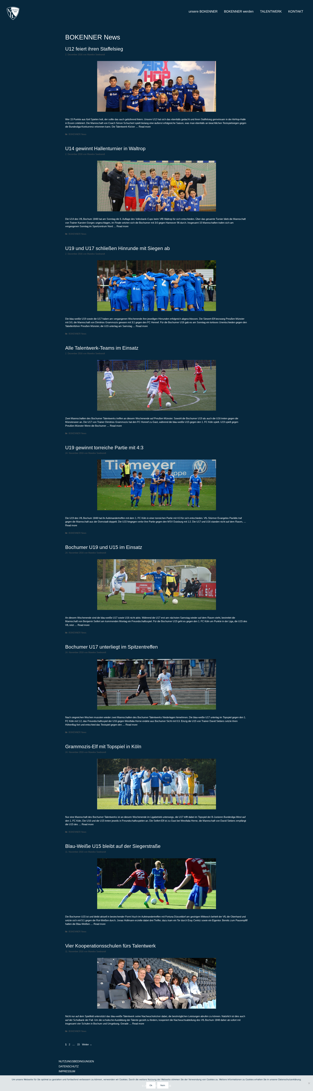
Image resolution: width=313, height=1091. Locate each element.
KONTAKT (295, 11)
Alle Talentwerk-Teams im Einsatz (101, 348)
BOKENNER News (77, 134)
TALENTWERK (271, 11)
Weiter (87, 1044)
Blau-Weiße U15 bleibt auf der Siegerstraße (113, 846)
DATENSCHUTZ (69, 1066)
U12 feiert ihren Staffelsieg (94, 49)
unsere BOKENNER (203, 11)
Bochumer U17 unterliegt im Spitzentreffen (111, 647)
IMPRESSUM (67, 1071)
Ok (150, 1085)
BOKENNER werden (238, 11)
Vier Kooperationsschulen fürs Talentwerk (110, 945)
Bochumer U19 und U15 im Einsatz (103, 547)
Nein (162, 1085)
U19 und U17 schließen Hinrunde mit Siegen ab (117, 248)
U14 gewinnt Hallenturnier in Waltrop (105, 148)
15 (79, 1044)
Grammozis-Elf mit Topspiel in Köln (103, 746)
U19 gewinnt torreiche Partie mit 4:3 (104, 447)
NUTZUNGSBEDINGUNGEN (76, 1061)
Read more (145, 126)
